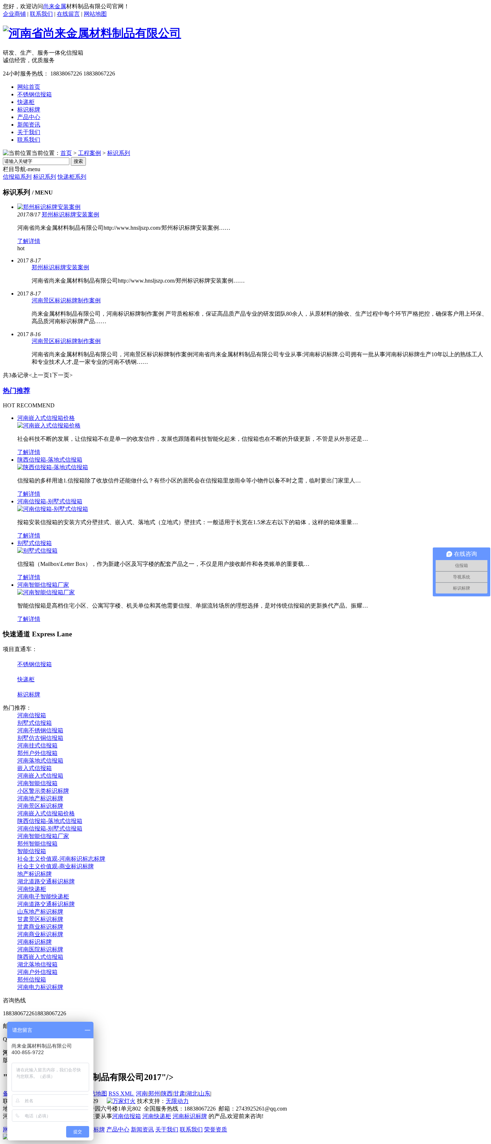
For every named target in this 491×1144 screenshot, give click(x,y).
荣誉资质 (215, 1129)
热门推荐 (16, 390)
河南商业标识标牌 (40, 934)
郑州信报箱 (31, 979)
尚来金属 (54, 6)
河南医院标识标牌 (40, 949)
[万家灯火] (121, 1101)
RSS (114, 1093)
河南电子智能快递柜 (43, 896)
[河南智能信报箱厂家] (46, 592)
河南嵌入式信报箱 (40, 776)
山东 (204, 1093)
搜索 (78, 161)
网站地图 (95, 14)
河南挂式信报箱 (37, 745)
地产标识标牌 (34, 874)
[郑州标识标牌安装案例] (49, 207)
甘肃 (179, 1093)
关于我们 (166, 1129)
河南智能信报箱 (37, 783)
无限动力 (177, 1101)
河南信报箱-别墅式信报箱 (49, 501)
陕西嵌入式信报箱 (40, 957)
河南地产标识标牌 (40, 798)
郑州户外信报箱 (37, 753)
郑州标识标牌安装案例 (70, 214)
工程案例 (89, 153)
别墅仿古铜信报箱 (40, 738)
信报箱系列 (17, 177)
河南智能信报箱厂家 (43, 585)
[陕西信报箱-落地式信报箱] (52, 467)
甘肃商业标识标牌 (40, 927)
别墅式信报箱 (34, 543)
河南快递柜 (31, 889)
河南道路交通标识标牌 (46, 904)
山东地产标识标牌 (40, 912)
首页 (66, 153)
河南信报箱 (31, 715)
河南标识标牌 (34, 942)
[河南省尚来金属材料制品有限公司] (92, 33)
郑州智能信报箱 (37, 844)
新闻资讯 (142, 1129)
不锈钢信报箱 (34, 664)
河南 (141, 1093)
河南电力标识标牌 (40, 987)
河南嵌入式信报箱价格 (46, 418)
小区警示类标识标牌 (43, 791)
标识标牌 (28, 694)
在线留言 (68, 14)
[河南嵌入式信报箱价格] (49, 425)
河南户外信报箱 (37, 972)
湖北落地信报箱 (37, 964)
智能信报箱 (31, 851)
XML (127, 1093)
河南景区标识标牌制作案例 (66, 300)
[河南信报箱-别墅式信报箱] (52, 509)
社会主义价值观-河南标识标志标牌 (61, 859)
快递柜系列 (72, 177)
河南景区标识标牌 (40, 806)
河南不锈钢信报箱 (40, 730)
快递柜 (26, 679)
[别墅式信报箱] (37, 551)
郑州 (154, 1093)
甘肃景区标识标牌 (40, 919)
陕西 (167, 1093)
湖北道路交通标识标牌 (46, 881)
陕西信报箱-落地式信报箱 (49, 460)
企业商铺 (14, 14)
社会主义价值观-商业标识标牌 (55, 866)
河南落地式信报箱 (40, 761)
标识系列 (118, 153)
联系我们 (41, 14)
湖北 (192, 1093)
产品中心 (117, 1129)
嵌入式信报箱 (34, 768)
